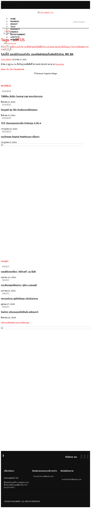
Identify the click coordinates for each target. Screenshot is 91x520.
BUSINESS (6, 91)
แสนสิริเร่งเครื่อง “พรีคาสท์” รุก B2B (18, 271)
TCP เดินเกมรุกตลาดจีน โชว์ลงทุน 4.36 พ (21, 123)
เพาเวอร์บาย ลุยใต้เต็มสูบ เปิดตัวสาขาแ (19, 298)
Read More (60, 64)
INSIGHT (5, 266)
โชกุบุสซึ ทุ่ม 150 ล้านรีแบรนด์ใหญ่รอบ (19, 109)
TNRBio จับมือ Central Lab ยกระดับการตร (22, 96)
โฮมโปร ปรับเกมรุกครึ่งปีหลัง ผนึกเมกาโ (19, 312)
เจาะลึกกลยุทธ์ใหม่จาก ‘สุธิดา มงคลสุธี (19, 285)
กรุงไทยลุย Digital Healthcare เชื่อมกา (20, 136)
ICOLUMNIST (6, 59)
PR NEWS (14, 40)
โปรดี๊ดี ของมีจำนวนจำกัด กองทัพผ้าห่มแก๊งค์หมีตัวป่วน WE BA (37, 54)
